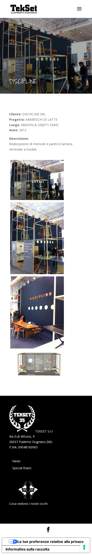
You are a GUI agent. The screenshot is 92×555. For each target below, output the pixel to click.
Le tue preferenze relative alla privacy (50, 541)
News (16, 461)
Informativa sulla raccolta (27, 549)
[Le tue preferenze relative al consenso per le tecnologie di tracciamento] (84, 547)
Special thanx (21, 468)
